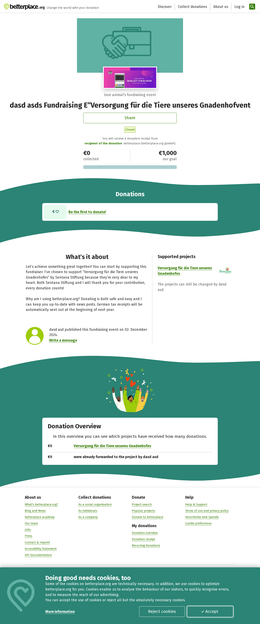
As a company (88, 517)
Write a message (63, 340)
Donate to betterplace (147, 517)
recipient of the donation (103, 143)
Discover (165, 6)
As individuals (87, 511)
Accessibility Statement (41, 548)
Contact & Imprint (37, 542)
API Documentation (38, 555)
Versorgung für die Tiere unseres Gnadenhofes (112, 446)
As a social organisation (95, 504)
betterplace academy (39, 517)
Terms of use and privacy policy (207, 511)
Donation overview (145, 533)
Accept (211, 611)
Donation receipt (143, 539)
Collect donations (192, 6)
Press (28, 536)
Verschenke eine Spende (202, 517)
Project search (142, 504)
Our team (31, 523)
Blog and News (35, 511)
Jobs (28, 529)
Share (130, 117)
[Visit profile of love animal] (130, 78)
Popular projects (143, 511)
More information (60, 611)
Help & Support (196, 504)
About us (220, 6)
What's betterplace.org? (41, 504)
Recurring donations (146, 545)
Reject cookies (162, 611)
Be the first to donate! (87, 212)
